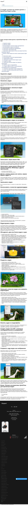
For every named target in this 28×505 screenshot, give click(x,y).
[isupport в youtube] (16, 406)
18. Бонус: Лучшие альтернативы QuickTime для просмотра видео (12, 71)
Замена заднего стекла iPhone (5, 484)
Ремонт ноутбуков (3, 470)
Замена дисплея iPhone (4, 462)
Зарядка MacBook (3, 453)
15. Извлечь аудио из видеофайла (9, 64)
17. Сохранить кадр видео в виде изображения (12, 68)
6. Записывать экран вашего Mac (9, 49)
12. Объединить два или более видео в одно (11, 59)
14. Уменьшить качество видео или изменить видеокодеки (11, 63)
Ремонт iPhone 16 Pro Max (4, 492)
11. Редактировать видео (7, 58)
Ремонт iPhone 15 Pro (4, 489)
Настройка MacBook (3, 450)
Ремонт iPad (2, 442)
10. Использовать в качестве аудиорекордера (12, 57)
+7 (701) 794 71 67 (14, 437)
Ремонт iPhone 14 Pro (4, 486)
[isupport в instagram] (14, 406)
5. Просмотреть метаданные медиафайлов (11, 48)
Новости (3, 5)
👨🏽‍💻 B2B (2, 501)
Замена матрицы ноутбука (4, 456)
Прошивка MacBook (3, 498)
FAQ (1, 467)
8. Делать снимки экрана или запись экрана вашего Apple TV (14, 54)
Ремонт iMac (2, 445)
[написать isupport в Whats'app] (13, 406)
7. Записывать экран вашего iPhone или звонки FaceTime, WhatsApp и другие (14, 51)
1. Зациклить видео (6, 43)
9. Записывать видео (6, 56)
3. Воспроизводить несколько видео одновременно (13, 45)
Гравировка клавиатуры (4, 478)
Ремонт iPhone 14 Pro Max (4, 487)
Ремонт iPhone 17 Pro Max (4, 495)
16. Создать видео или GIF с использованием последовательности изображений (12, 67)
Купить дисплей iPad (3, 481)
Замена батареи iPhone (4, 459)
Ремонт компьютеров (3, 472)
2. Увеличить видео (6, 44)
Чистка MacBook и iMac (4, 448)
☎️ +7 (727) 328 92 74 (14, 436)
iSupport (3, 4)
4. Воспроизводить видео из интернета (10, 47)
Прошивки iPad (3, 465)
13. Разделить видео (6, 61)
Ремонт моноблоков (3, 475)
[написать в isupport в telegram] (11, 406)
